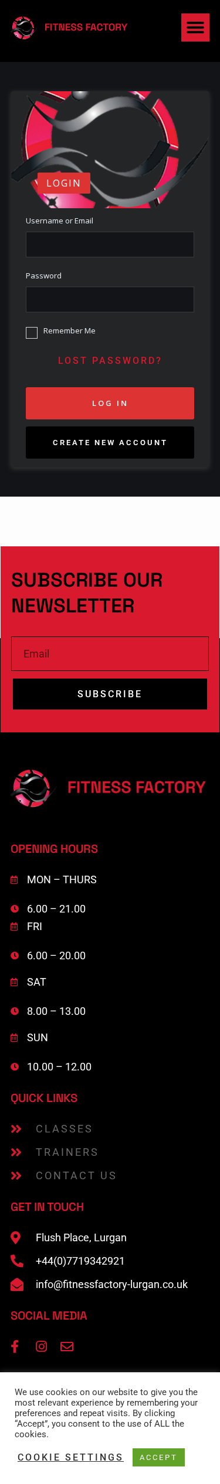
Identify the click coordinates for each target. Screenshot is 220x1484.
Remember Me (69, 331)
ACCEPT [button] (159, 1457)
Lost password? (110, 360)
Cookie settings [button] (71, 1457)
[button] (195, 27)
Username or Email (59, 221)
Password (44, 276)
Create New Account (110, 442)
